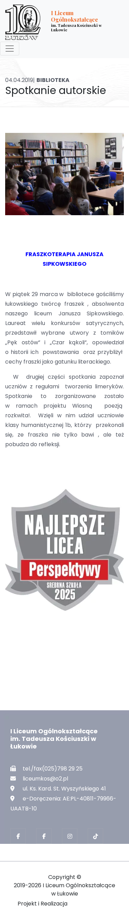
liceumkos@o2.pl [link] (45, 779)
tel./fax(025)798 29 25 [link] (53, 769)
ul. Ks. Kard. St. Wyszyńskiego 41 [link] (64, 789)
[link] (59, 22)
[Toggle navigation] (9, 48)
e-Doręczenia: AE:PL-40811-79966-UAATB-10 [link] (63, 804)
